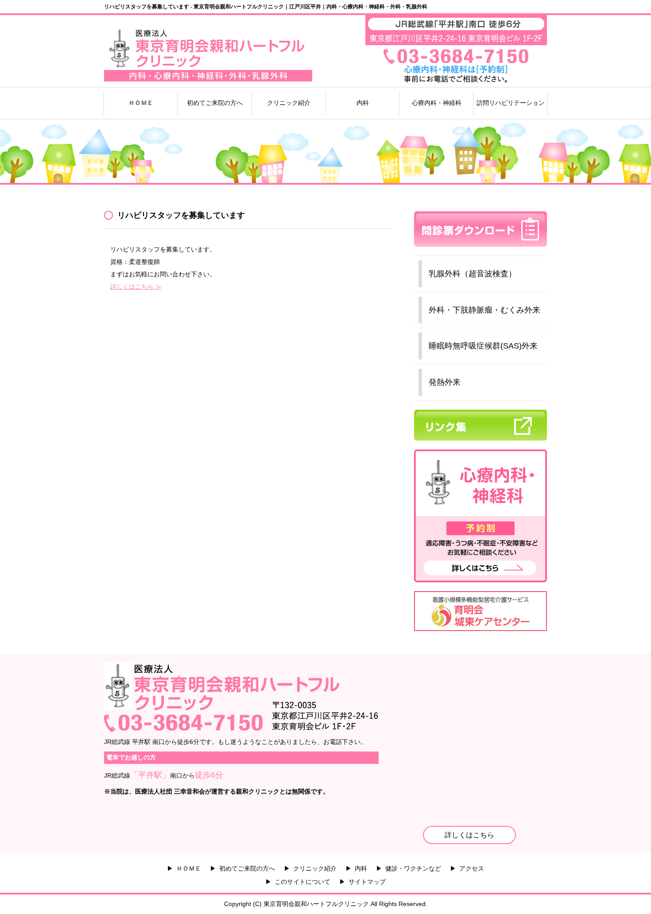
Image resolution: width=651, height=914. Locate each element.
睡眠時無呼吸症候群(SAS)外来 (483, 345)
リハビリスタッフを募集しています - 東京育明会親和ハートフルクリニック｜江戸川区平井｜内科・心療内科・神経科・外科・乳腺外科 (265, 7)
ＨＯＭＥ (140, 102)
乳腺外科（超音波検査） (472, 273)
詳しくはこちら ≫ (136, 286)
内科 (362, 102)
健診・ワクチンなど (413, 868)
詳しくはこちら (469, 835)
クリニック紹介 (288, 102)
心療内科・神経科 (436, 102)
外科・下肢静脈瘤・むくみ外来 (484, 310)
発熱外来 (445, 382)
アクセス (471, 868)
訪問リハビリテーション (511, 102)
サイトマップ (367, 881)
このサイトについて (302, 881)
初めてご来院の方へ (215, 102)
